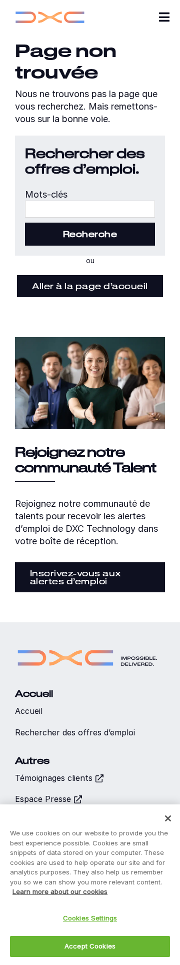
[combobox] (90, 209)
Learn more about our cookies (60, 891)
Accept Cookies (90, 946)
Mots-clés (46, 194)
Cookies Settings (90, 918)
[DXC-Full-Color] (50, 10)
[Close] (168, 818)
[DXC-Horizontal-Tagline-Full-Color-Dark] (87, 646)
